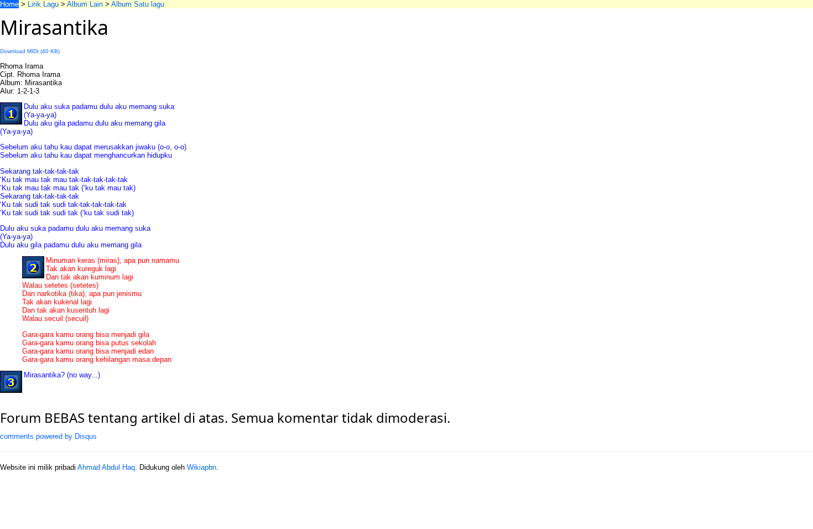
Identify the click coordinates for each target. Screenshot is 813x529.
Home (9, 4)
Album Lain (85, 4)
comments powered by (48, 436)
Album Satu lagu (137, 4)
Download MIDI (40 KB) (30, 51)
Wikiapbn (201, 467)
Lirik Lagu (43, 4)
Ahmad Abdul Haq (106, 467)
